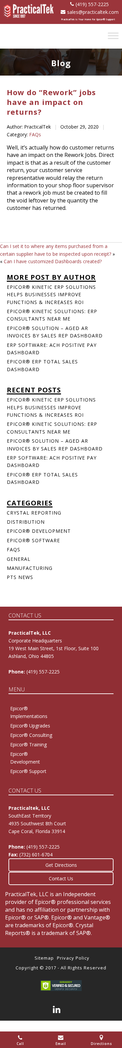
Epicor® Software (33, 540)
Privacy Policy (73, 958)
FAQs (35, 134)
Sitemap (44, 958)
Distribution (26, 522)
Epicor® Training (28, 744)
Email (61, 1043)
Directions (101, 1043)
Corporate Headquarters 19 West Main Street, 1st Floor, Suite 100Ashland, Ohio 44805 (53, 648)
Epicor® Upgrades (30, 725)
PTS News (20, 577)
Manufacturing (30, 568)
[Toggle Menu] (113, 35)
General (18, 559)
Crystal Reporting (34, 512)
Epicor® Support (28, 771)
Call (20, 1043)
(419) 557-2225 (92, 4)
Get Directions (61, 865)
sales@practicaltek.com (93, 12)
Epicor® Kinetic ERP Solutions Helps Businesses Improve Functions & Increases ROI (51, 294)
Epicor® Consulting (31, 735)
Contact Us (61, 878)
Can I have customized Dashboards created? (53, 261)
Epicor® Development (39, 531)
